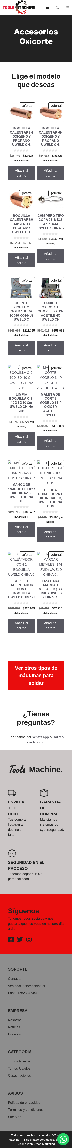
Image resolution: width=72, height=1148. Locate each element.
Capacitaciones (19, 1075)
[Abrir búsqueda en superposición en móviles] (58, 7)
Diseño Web (25, 1143)
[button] (63, 1139)
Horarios (14, 1034)
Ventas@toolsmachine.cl (26, 986)
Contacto (14, 979)
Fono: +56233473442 (23, 993)
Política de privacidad (24, 1103)
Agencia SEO (52, 1139)
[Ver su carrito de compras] (48, 7)
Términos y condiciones (26, 1110)
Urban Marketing (44, 1143)
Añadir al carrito (21, 173)
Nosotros (15, 1020)
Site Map (14, 1117)
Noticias (14, 1027)
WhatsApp (40, 737)
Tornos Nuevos (19, 1061)
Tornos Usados (19, 1068)
